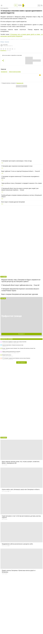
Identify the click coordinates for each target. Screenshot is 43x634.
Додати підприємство (21, 362)
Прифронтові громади (11, 316)
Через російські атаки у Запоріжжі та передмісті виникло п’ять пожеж (21, 183)
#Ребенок (2, 41)
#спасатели (7, 41)
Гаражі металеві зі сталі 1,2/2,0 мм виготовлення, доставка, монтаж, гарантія (21, 516)
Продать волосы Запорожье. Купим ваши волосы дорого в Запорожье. (18, 571)
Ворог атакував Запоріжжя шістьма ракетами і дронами (19, 294)
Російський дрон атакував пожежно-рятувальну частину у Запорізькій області (21, 196)
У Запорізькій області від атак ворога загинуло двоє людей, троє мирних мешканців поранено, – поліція (20, 189)
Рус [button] (39, 5)
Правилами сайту (20, 83)
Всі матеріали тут (21, 334)
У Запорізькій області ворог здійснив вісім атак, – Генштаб (20, 285)
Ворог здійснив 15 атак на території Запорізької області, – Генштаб (20, 171)
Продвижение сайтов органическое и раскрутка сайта (17, 544)
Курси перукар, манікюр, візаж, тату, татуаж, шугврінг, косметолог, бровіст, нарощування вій (21, 462)
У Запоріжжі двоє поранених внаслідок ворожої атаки (16, 166)
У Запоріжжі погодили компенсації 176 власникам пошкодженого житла (20, 177)
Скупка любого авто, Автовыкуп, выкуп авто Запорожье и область (21, 489)
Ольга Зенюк (5, 44)
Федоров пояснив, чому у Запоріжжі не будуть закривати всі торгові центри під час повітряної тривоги (20, 280)
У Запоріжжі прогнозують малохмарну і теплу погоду (16, 161)
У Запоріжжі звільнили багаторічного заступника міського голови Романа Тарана (20, 290)
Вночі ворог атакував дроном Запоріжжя (13, 202)
